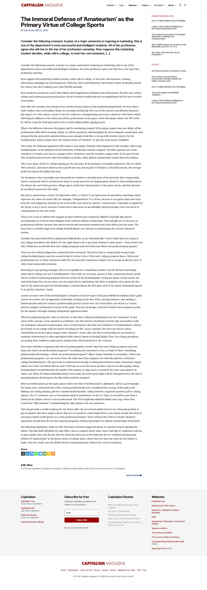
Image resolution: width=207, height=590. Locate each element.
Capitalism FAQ (28, 508)
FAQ (138, 570)
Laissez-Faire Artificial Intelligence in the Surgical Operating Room (167, 27)
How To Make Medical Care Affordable (168, 20)
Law (121, 5)
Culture (110, 5)
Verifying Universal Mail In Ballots (122, 515)
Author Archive (132, 475)
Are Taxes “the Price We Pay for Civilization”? (166, 53)
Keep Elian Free (159, 548)
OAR (154, 517)
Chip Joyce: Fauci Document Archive (124, 518)
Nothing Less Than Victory (163, 505)
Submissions (73, 570)
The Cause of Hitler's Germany (165, 537)
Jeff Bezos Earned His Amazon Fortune (169, 71)
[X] (23, 454)
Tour (144, 570)
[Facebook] (32, 454)
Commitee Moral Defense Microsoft (168, 541)
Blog (133, 570)
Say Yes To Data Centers (119, 511)
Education (157, 16)
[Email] (44, 454)
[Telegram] (40, 454)
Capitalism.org (158, 501)
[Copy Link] (49, 454)
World (171, 5)
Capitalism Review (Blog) (32, 522)
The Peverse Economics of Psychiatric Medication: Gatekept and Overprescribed (168, 36)
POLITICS (169, 16)
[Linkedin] (27, 454)
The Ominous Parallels (162, 532)
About (63, 570)
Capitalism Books (29, 515)
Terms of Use (86, 570)
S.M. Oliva (29, 30)
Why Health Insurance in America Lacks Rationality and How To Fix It (169, 45)
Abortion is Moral (159, 528)
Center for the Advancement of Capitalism (107, 468)
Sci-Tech (158, 5)
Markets (132, 5)
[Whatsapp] (36, 454)
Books (113, 570)
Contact (105, 570)
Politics (145, 5)
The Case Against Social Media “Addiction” (165, 93)
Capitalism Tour (28, 501)
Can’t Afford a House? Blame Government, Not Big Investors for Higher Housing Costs (166, 79)
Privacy (96, 570)
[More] (53, 454)
